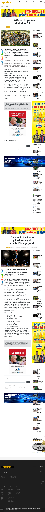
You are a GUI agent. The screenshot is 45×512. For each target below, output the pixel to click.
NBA (6, 224)
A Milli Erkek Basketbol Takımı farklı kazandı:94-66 (39, 36)
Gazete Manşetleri (10, 503)
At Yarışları (2, 496)
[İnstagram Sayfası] (5, 472)
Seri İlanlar (10, 500)
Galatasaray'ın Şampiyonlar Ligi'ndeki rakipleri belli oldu (40, 68)
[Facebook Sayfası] (1, 472)
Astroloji (17, 495)
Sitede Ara (18, 489)
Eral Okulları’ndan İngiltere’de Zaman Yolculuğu (39, 189)
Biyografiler (18, 492)
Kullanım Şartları (13, 476)
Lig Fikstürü (10, 496)
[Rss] (11, 472)
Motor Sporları (33, 1)
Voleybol (27, 1)
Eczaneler (10, 494)
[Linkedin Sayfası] (9, 472)
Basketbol (21, 1)
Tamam (38, 510)
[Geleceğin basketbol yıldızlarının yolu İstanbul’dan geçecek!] (15, 258)
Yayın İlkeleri (3, 477)
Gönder (28, 145)
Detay (34, 510)
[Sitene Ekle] (15, 472)
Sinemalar (10, 498)
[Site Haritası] (13, 472)
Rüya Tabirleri (18, 493)
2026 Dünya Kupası (3, 498)
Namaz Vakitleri (9, 493)
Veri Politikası (3, 479)
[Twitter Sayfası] (3, 472)
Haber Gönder (13, 479)
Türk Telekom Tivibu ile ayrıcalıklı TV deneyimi (39, 209)
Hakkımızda (3, 476)
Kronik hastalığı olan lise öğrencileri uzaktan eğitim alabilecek (39, 151)
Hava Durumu (10, 489)
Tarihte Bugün (11, 497)
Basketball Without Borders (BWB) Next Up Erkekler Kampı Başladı (39, 199)
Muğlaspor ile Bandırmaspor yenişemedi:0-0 (40, 161)
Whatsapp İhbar (13, 477)
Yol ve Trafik (10, 490)
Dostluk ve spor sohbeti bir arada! (39, 62)
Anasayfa (3, 6)
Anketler (17, 490)
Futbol (17, 1)
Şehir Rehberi (11, 501)
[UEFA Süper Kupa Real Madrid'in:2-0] (15, 37)
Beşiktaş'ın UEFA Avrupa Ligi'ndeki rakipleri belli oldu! (39, 86)
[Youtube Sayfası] (7, 472)
